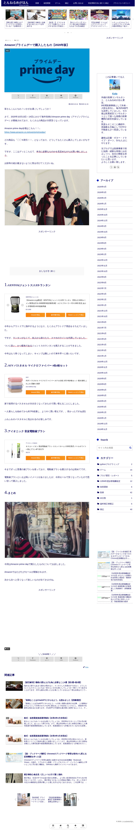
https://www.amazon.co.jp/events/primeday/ (25, 132)
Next (133, 19)
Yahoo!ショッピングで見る (76, 315)
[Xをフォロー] (111, 167)
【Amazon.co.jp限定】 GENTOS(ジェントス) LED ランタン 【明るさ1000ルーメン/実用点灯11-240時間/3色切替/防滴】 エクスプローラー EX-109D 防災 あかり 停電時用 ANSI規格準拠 (56, 303)
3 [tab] (71, 33)
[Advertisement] (46, 248)
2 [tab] (68, 33)
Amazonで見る (35, 315)
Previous (3, 19)
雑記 (8, 649)
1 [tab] (65, 33)
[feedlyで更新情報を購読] (114, 167)
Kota (114, 93)
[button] (130, 447)
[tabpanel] (15, 19)
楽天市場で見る (55, 315)
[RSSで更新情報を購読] (118, 167)
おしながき (44, 271)
